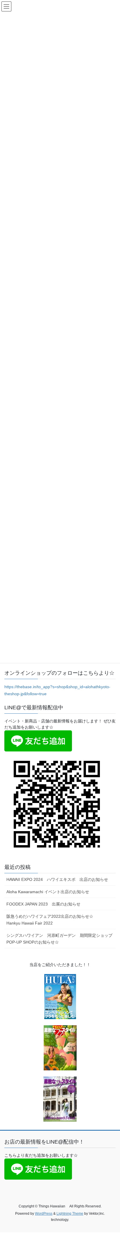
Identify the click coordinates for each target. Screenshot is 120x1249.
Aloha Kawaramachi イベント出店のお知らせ (47, 891)
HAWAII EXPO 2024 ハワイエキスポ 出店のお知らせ (61, 879)
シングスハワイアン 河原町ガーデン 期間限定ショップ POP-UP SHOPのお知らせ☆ (61, 938)
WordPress (43, 1214)
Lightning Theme (70, 1214)
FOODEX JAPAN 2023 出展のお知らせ (43, 904)
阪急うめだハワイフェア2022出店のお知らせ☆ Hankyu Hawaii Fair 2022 (53, 919)
